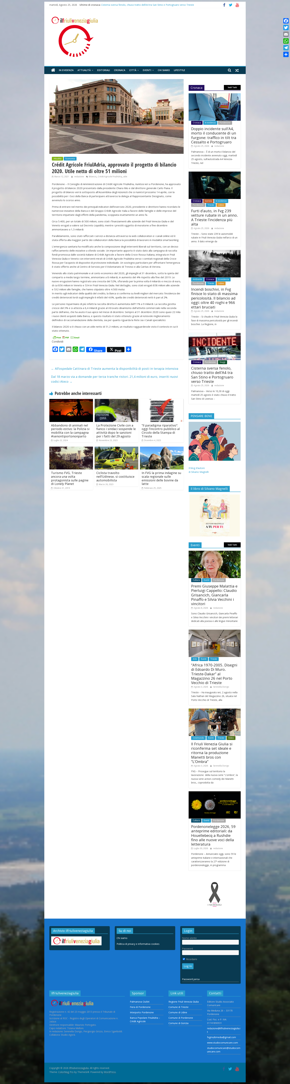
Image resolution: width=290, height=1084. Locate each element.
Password (187, 948)
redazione (79, 176)
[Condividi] (286, 54)
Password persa (191, 979)
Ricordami (191, 959)
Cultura (196, 580)
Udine (221, 205)
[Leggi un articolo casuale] (237, 70)
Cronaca (119, 70)
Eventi (147, 70)
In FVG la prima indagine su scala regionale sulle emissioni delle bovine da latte (161, 478)
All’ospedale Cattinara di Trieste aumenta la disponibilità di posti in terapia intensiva (114, 369)
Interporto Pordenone (142, 1012)
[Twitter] (286, 27)
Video (231, 737)
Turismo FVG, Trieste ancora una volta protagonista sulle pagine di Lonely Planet (69, 478)
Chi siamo (164, 70)
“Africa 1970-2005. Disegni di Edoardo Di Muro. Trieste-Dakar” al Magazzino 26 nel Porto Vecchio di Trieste (214, 673)
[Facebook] (286, 20)
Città (132, 70)
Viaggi (222, 362)
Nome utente (189, 938)
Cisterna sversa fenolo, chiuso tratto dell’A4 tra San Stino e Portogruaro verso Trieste (212, 375)
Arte (195, 659)
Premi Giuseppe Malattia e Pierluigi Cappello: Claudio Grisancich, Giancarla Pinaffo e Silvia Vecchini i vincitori (214, 594)
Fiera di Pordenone (140, 1007)
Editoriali (103, 70)
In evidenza (66, 70)
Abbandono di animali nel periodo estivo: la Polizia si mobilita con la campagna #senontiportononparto (70, 430)
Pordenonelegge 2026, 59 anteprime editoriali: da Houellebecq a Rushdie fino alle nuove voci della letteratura (213, 835)
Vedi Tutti (232, 87)
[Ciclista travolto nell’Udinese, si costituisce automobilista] (116, 448)
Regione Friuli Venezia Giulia (183, 1001)
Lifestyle (179, 70)
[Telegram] (286, 47)
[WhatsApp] (286, 41)
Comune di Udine (177, 1012)
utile (125, 176)
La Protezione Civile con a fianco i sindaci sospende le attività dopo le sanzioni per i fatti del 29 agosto (116, 430)
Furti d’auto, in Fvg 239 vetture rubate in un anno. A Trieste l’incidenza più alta (214, 217)
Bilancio (92, 176)
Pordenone (225, 122)
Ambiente (197, 279)
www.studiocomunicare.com (222, 1042)
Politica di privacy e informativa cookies (138, 943)
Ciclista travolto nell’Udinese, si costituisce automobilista (115, 476)
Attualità (84, 70)
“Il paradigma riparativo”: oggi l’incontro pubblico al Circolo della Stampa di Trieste (161, 430)
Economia (70, 158)
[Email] (286, 34)
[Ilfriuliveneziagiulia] (53, 70)
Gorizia (208, 200)
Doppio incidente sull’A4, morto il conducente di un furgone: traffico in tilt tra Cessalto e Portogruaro (213, 135)
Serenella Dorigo (221, 686)
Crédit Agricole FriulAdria (110, 176)
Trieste (211, 205)
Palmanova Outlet (140, 1001)
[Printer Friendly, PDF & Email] (66, 337)
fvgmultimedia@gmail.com (221, 1037)
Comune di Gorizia (178, 1023)
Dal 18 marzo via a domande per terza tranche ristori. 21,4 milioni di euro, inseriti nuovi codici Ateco (114, 379)
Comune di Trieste (178, 1007)
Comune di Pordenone (180, 1017)
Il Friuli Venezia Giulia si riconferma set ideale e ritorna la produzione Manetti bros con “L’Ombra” (211, 752)
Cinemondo (198, 737)
